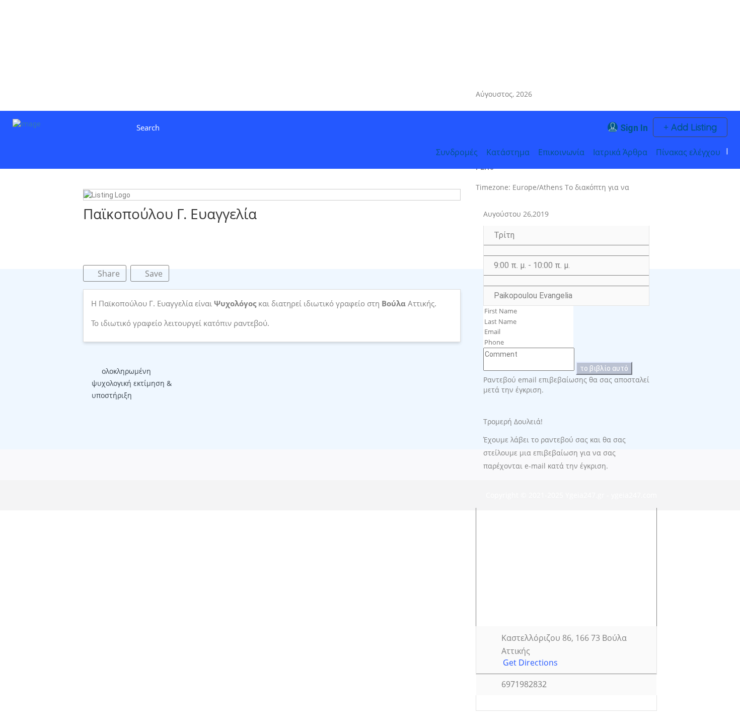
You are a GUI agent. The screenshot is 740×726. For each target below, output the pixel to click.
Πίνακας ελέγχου (688, 152)
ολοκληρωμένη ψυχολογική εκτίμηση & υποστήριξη (132, 383)
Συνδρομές (457, 152)
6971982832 (524, 684)
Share (108, 273)
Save (153, 273)
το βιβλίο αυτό (604, 368)
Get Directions (530, 662)
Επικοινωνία (561, 152)
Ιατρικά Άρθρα (620, 152)
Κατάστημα (508, 152)
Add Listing (693, 127)
